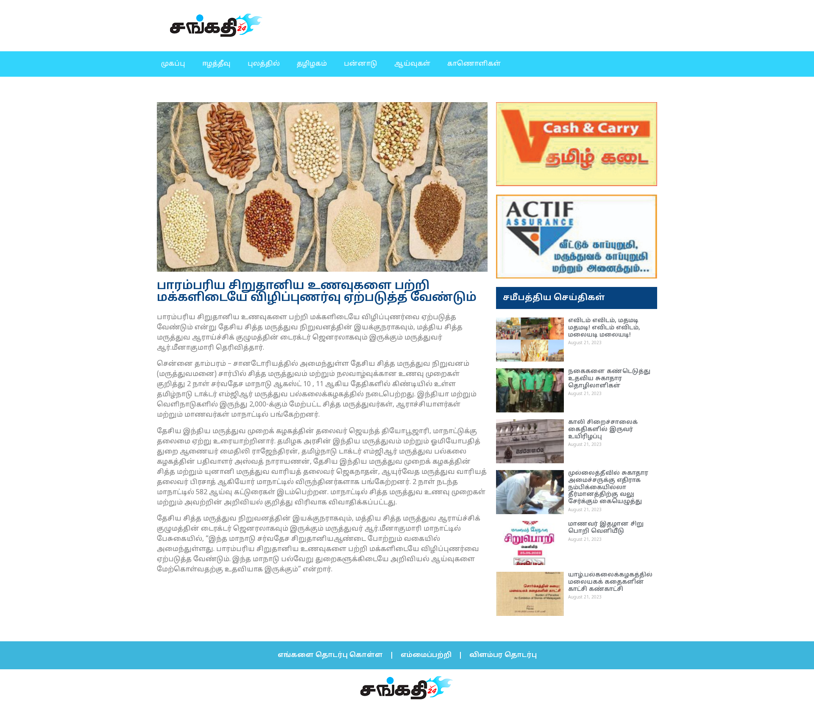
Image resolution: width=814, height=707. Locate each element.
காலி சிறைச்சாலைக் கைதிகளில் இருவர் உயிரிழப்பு (603, 429)
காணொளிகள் (474, 64)
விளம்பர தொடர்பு (503, 655)
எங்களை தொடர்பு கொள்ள (330, 655)
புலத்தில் (264, 64)
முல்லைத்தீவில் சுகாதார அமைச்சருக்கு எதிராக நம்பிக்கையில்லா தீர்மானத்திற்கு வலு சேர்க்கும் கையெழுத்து (608, 487)
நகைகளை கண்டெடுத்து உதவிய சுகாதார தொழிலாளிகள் (609, 379)
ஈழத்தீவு (216, 64)
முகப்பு (173, 64)
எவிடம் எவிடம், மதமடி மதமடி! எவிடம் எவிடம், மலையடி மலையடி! (604, 328)
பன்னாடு (360, 64)
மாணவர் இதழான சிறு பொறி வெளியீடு (606, 528)
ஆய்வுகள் (412, 64)
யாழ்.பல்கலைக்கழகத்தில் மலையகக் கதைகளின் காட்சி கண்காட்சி (610, 582)
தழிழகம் (312, 64)
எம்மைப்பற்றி (426, 655)
